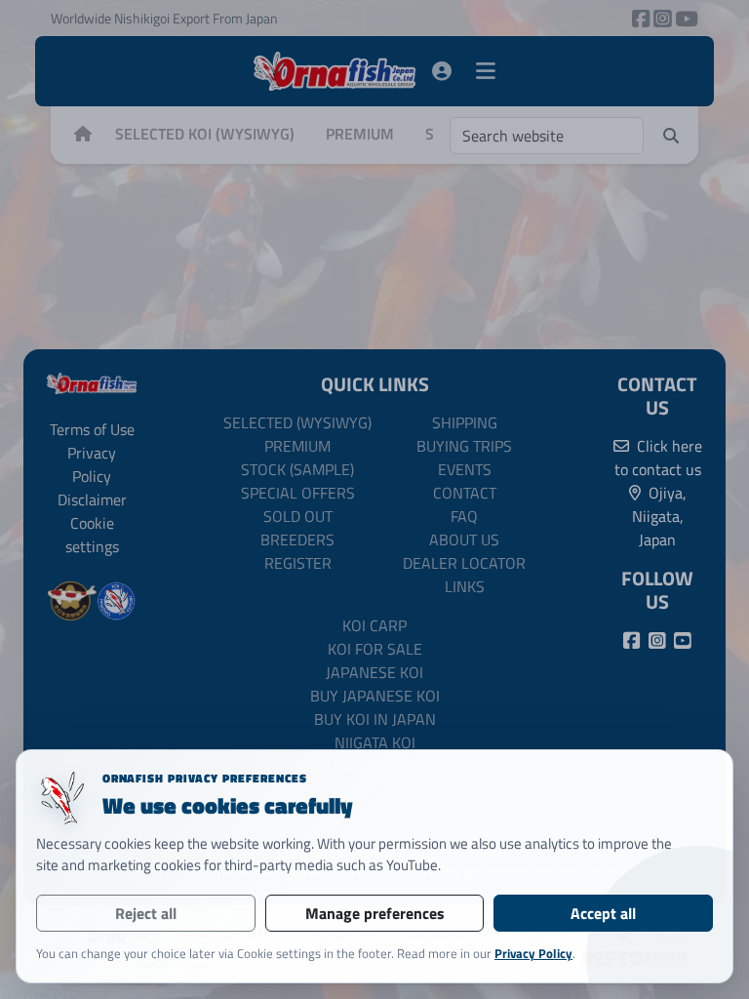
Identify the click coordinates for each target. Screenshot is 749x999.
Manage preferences (375, 913)
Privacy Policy (533, 953)
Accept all (603, 913)
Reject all (146, 913)
